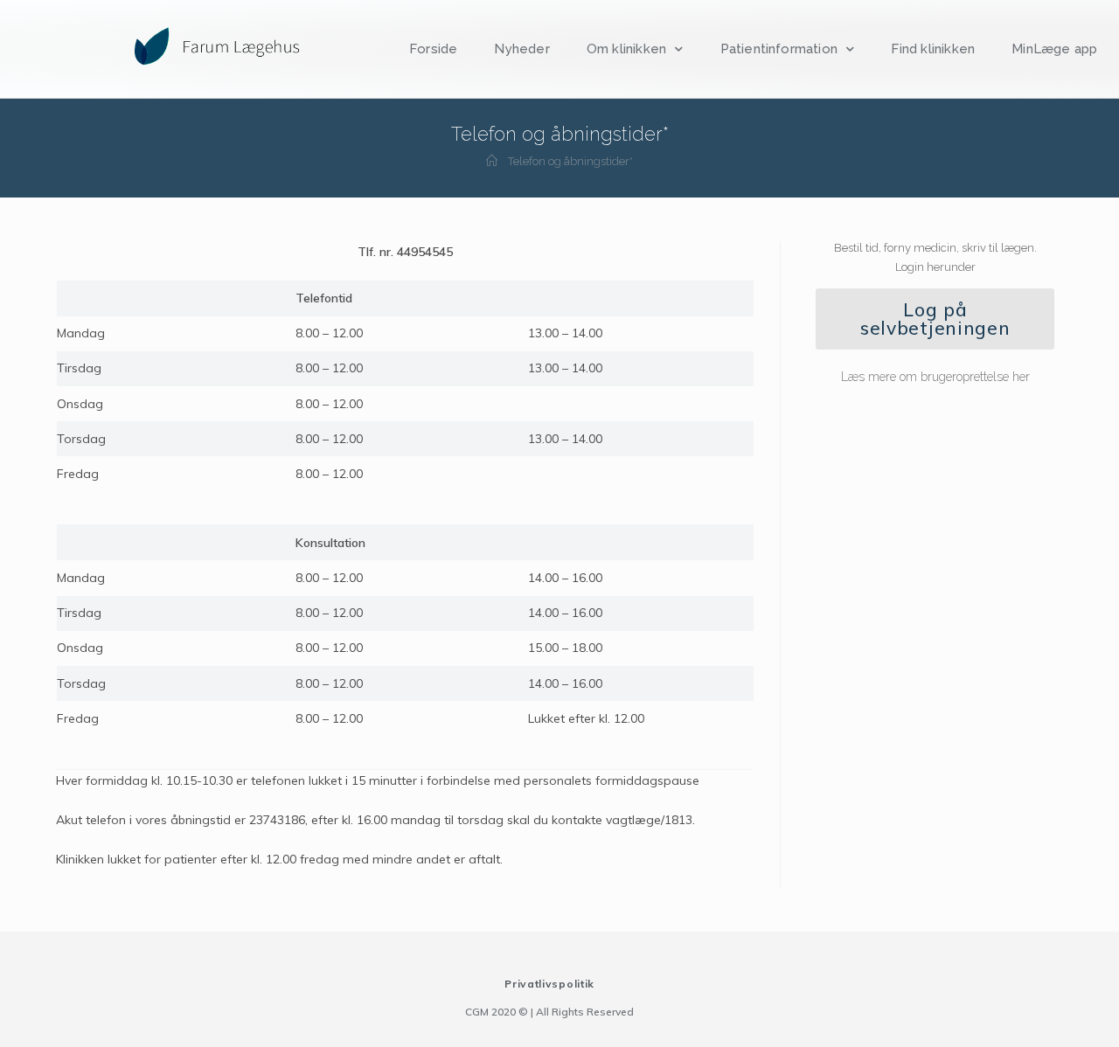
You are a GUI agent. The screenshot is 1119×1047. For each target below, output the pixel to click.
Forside (433, 49)
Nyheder (521, 49)
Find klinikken (933, 49)
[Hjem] (491, 161)
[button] (935, 319)
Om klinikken (626, 49)
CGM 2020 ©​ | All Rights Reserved (549, 1011)
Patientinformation (779, 49)
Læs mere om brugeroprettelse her (935, 377)
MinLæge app (1054, 49)
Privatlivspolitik (549, 983)
